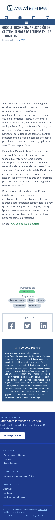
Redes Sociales (10, 463)
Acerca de (7, 489)
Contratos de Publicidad (14, 497)
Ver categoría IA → (12, 435)
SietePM (41, 516)
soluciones (34, 306)
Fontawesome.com (18, 516)
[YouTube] (35, 17)
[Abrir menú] (27, 22)
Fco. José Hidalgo (30, 347)
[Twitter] (7, 17)
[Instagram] (48, 17)
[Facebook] (21, 17)
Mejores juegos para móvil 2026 (18, 476)
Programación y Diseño (14, 455)
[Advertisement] (27, 71)
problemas (20, 306)
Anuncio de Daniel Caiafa (25, 224)
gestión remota (17, 300)
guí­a (31, 300)
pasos (41, 300)
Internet (7, 459)
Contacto (7, 493)
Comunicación (27, 292)
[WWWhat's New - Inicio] (27, 8)
